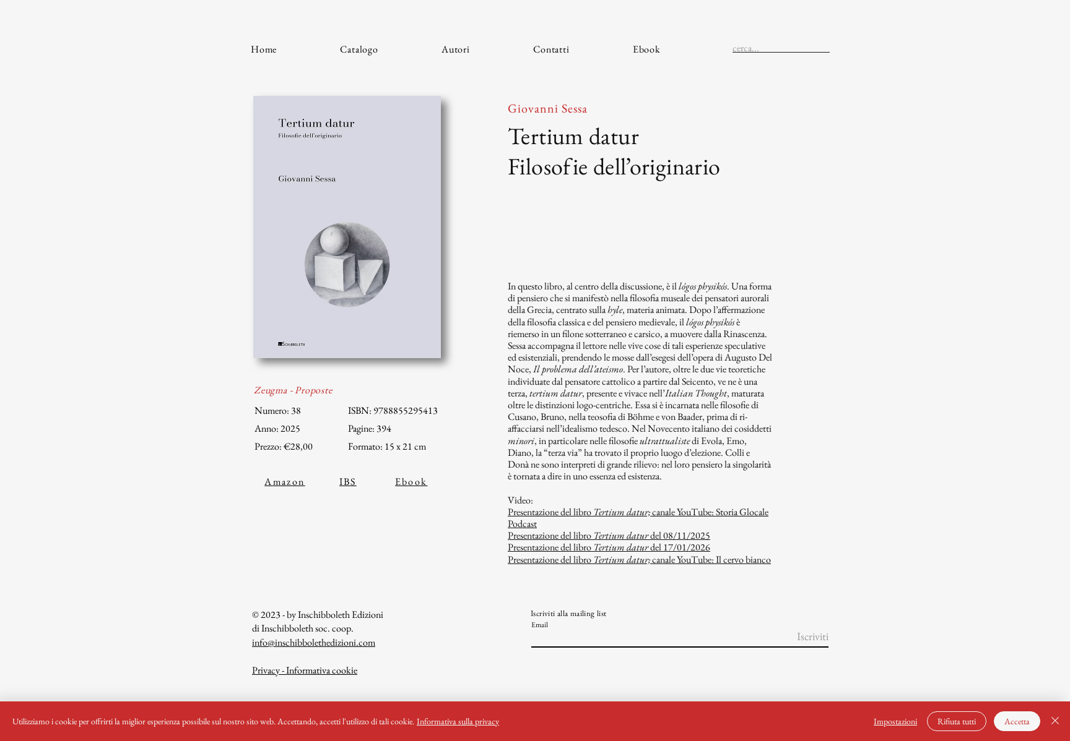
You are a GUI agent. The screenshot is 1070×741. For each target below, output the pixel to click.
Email (539, 624)
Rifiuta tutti (956, 721)
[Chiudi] (1055, 721)
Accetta (1017, 721)
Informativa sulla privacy (458, 721)
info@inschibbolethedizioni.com (313, 642)
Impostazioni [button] (895, 721)
